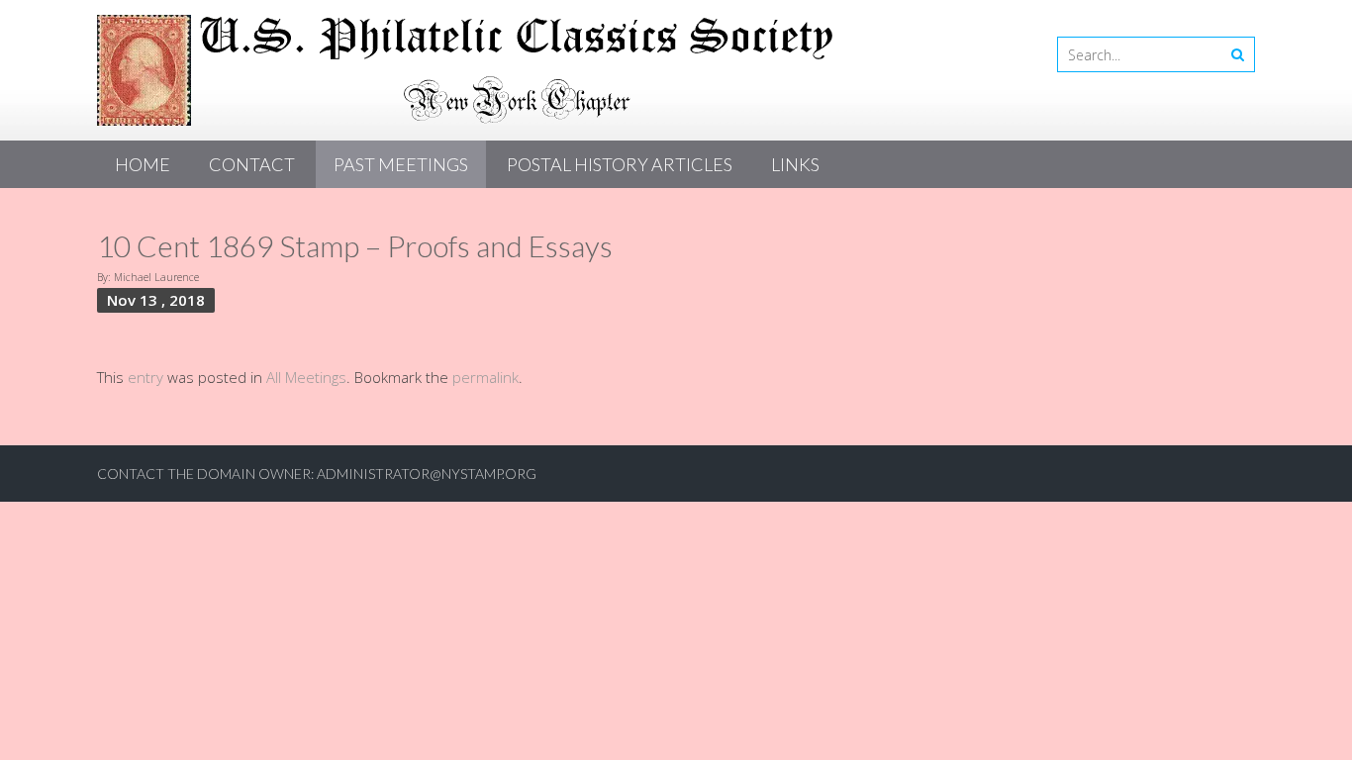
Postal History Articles (619, 164)
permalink (485, 377)
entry (145, 377)
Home (142, 164)
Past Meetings (401, 164)
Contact (252, 164)
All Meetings (306, 377)
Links (795, 164)
